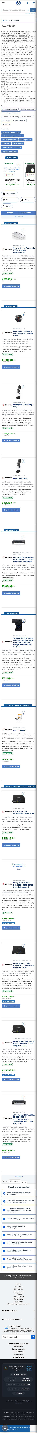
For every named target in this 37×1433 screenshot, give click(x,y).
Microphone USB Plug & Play (23, 406)
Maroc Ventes (24, 1416)
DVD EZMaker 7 (20, 730)
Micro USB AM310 (20, 478)
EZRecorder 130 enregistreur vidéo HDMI (23, 812)
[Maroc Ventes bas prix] (18, 3)
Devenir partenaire (18, 1349)
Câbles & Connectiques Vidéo (17, 705)
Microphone (10, 306)
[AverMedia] (9, 175)
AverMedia (19, 245)
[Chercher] (33, 10)
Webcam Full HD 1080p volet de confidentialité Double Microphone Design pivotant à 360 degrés (23, 642)
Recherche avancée (30, 13)
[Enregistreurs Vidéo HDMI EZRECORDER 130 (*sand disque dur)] (12, 169)
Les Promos (18, 1354)
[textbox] (13, 10)
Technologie (31, 1419)
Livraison (31, 1416)
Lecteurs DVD (11, 530)
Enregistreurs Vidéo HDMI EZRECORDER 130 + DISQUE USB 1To (23, 965)
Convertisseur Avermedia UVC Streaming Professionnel (24, 250)
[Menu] (3, 3)
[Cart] (33, 3)
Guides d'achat (15, 1419)
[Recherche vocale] (28, 10)
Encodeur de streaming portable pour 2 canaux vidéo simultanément (23, 559)
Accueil (5, 20)
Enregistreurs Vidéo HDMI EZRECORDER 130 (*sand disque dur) (23, 885)
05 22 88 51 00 (22, 1344)
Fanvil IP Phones (26, 1414)
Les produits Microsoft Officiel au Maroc (21, 1412)
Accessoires (10, 223)
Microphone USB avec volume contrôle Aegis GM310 (23, 333)
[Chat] (5, 1428)
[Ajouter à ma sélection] (18, 164)
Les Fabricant (18, 1352)
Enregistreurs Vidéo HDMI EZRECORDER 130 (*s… (12, 180)
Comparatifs (23, 1419)
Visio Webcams (11, 613)
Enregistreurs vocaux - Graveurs (19, 786)
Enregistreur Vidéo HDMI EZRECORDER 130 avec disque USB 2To (24, 1043)
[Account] (27, 3)
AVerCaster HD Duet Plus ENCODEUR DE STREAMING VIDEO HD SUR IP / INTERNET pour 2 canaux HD (24, 1119)
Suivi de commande (14, 1416)
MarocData (15, 1429)
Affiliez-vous (18, 1346)
